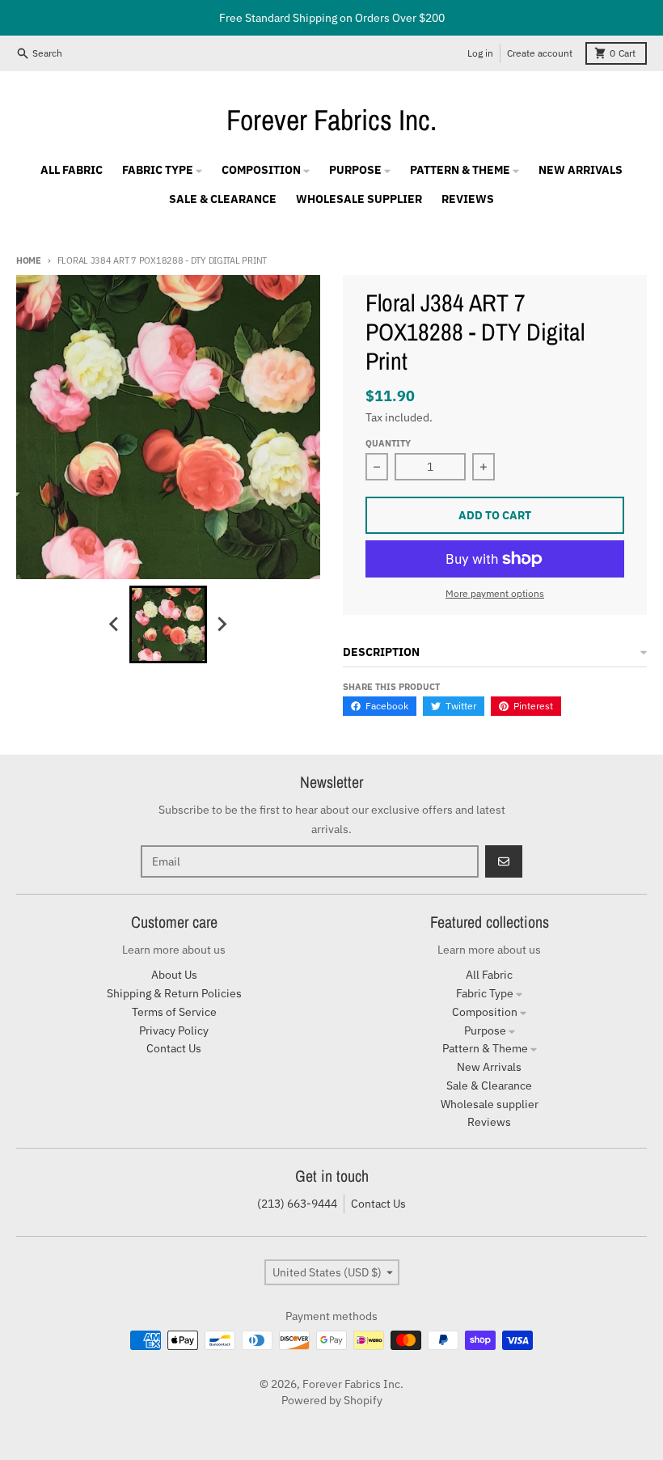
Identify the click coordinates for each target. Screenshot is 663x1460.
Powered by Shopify (331, 1400)
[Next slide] (221, 624)
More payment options (495, 593)
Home (28, 260)
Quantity (388, 443)
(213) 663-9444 (297, 1203)
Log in (480, 53)
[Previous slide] (114, 624)
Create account (539, 53)
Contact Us (378, 1203)
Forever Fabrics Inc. (331, 120)
